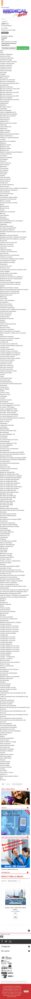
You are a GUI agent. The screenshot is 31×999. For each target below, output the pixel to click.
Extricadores (3, 264)
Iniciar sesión (5, 7)
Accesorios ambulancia (7, 184)
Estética (2, 391)
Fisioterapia (3, 396)
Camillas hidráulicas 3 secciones (9, 647)
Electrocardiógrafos (5, 110)
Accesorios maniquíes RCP (8, 228)
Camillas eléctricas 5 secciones (9, 631)
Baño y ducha (4, 78)
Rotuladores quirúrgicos (7, 749)
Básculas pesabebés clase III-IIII (9, 99)
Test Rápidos (4, 528)
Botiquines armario (5, 145)
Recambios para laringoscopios (9, 492)
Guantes (2, 320)
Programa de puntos (6, 67)
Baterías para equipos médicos (9, 776)
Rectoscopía (3, 517)
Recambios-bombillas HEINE (8, 524)
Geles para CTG (5, 535)
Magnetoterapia (4, 429)
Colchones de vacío (6, 266)
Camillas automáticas (6, 340)
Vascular (2, 752)
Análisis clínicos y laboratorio (8, 582)
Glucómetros (3, 465)
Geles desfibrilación (6, 222)
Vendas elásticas (5, 181)
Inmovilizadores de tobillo (7, 262)
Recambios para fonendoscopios (9, 463)
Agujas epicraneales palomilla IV (9, 134)
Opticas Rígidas (4, 389)
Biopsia (2, 736)
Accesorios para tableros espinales (10, 282)
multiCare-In (3, 774)
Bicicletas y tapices (5, 107)
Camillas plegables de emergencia (10, 353)
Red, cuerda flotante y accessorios (10, 331)
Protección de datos (6, 70)
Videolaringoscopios (6, 381)
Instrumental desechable (7, 745)
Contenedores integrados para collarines (12, 258)
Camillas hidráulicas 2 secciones (9, 646)
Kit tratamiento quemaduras (8, 311)
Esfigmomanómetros (6, 456)
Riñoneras (3, 217)
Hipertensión (4, 550)
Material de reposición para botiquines (11, 152)
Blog (1, 778)
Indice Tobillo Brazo (6, 758)
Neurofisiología (4, 680)
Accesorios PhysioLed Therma (9, 439)
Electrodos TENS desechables (9, 410)
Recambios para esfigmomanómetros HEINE (13, 457)
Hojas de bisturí (4, 740)
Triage (2, 376)
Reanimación (4, 325)
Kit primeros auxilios (6, 304)
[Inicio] (3, 784)
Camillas (2, 398)
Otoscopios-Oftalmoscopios (8, 515)
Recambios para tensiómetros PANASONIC (13, 459)
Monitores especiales (6, 553)
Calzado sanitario (5, 761)
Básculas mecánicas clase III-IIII (9, 96)
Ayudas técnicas (5, 76)
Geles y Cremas (4, 421)
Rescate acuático (5, 327)
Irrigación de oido (5, 467)
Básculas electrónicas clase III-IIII (9, 88)
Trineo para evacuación (7, 246)
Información (5, 872)
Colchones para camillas (7, 360)
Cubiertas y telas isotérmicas (8, 251)
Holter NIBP (3, 552)
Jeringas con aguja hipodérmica (9, 137)
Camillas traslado (5, 655)
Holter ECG (3, 125)
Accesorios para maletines (8, 611)
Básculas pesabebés (6, 98)
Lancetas (2, 139)
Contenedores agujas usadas (8, 197)
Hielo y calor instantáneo (7, 300)
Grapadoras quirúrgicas (7, 738)
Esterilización (4, 548)
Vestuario (3, 760)
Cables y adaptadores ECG (8, 112)
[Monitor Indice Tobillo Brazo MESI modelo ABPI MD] (15, 894)
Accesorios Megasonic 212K (8, 443)
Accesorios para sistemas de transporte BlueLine (14, 590)
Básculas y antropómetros (7, 81)
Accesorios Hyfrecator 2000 (8, 725)
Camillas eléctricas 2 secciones (9, 626)
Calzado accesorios (6, 767)
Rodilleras (3, 322)
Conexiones (3, 155)
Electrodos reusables (6, 703)
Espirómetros (4, 675)
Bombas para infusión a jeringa (9, 287)
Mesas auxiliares (5, 660)
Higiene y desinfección (6, 546)
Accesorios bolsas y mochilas (8, 202)
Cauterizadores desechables (8, 727)
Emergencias (4, 183)
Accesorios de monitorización (8, 618)
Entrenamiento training (6, 226)
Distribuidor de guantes (7, 318)
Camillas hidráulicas (6, 644)
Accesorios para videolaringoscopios (11, 383)
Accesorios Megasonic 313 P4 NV (10, 405)
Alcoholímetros (4, 447)
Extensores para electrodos (8, 705)
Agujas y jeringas (5, 130)
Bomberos (3, 599)
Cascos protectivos (5, 315)
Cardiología (3, 108)
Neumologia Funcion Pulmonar (9, 669)
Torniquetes (3, 173)
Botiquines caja (4, 146)
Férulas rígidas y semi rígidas (8, 273)
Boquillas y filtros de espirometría (9, 676)
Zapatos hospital (5, 763)
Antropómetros (4, 85)
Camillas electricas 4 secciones (9, 629)
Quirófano (3, 682)
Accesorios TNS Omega (7, 407)
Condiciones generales (7, 58)
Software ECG (4, 121)
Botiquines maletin (5, 148)
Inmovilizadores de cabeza (8, 260)
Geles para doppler (5, 756)
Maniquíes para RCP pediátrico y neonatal (12, 239)
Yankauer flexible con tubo (8, 687)
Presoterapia (4, 436)
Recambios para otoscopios (8, 514)
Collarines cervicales (6, 257)
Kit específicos (4, 302)
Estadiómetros (4, 103)
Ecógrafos (3, 539)
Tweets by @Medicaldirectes (9, 869)
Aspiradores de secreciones (8, 199)
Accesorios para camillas (7, 356)
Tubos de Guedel (5, 177)
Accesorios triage (5, 380)
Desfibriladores (4, 219)
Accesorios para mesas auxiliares (10, 662)
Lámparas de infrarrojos (7, 425)
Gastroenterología (5, 530)
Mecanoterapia (4, 432)
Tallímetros (3, 105)
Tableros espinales (5, 280)
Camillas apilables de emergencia (10, 354)
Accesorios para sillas (6, 369)
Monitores (3, 615)
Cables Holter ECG (5, 126)
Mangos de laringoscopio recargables (11, 476)
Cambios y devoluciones (7, 63)
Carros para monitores (6, 617)
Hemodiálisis (4, 159)
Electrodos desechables (7, 702)
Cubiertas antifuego (5, 249)
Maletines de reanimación (7, 211)
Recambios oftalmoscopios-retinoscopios (12, 510)
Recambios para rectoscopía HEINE (10, 519)
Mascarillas (3, 166)
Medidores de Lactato (6, 494)
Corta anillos (3, 298)
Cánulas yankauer (5, 684)
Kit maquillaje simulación (7, 230)
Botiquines (3, 143)
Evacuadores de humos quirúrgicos (10, 731)
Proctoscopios (4, 168)
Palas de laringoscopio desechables (10, 477)
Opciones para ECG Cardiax (8, 123)
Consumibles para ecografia (8, 541)
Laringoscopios (4, 470)
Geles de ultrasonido (6, 419)
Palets (2, 606)
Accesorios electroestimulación (9, 414)
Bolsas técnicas (4, 208)
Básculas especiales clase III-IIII (9, 92)
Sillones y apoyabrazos (7, 665)
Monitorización (4, 613)
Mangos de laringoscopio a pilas (9, 474)
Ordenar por (4, 881)
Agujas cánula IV (5, 132)
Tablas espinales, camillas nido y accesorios (13, 333)
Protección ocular (5, 394)
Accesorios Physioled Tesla (8, 430)
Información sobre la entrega (8, 61)
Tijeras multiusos (5, 192)
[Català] (2, 4)
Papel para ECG (5, 119)
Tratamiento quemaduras (7, 307)
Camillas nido (4, 342)
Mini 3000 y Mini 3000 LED (8, 495)
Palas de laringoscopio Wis (8, 490)
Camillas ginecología (6, 642)
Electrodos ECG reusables (8, 116)
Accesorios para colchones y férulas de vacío (13, 269)
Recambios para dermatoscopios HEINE (12, 452)
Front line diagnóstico (6, 445)
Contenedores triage (6, 378)
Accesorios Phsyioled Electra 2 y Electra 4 (12, 418)
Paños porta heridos (6, 372)
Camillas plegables (5, 653)
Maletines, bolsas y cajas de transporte (11, 580)
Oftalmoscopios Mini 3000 (7, 501)
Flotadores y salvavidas (7, 329)
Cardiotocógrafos (5, 533)
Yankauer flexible (5, 685)
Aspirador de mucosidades (8, 141)
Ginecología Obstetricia (7, 532)
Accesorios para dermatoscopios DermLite (12, 454)
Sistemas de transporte (6, 336)
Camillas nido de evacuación (8, 242)
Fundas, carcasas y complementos (10, 561)
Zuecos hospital (4, 765)
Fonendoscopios (5, 461)
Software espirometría (6, 678)
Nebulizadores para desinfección (9, 293)
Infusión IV (3, 161)
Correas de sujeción (6, 400)
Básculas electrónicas (6, 87)
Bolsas (2, 204)
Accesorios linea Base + (7, 403)
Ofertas (4, 807)
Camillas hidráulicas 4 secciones (9, 649)
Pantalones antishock (6, 275)
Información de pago (6, 60)
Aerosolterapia (4, 671)
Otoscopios (3, 512)
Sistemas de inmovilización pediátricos (11, 277)
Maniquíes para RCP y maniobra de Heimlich (13, 237)
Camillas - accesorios (6, 658)
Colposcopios (4, 537)
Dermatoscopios (5, 450)
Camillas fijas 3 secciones (7, 638)
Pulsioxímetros (4, 620)
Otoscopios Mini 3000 (6, 503)
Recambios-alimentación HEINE (9, 526)
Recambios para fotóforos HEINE (10, 566)
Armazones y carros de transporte (10, 338)
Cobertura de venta (5, 69)
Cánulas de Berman (6, 154)
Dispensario (3, 128)
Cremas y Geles (4, 392)
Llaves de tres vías (5, 163)
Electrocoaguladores (6, 723)
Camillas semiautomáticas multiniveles (11, 345)
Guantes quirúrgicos (6, 732)
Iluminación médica (5, 562)
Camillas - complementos (7, 656)
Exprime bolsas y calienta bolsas (9, 291)
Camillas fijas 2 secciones (7, 637)
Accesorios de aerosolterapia (8, 673)
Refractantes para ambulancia (9, 190)
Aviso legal (3, 72)
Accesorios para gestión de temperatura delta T (14, 591)
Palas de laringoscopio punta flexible (11, 486)
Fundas (2, 210)
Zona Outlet (3, 770)
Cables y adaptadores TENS (8, 409)
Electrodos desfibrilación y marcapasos (11, 221)
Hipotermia (3, 248)
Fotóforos (3, 564)
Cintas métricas (4, 101)
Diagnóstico (3, 224)
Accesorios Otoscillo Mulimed (8, 468)
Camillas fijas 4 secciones (7, 640)
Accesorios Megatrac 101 (7, 434)
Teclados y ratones (5, 559)
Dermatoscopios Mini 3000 (8, 497)
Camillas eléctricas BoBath (8, 633)
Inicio (1, 52)
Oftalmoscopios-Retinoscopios (9, 508)
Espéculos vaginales (6, 157)
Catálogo (2, 74)
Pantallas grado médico (7, 557)
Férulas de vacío (5, 268)
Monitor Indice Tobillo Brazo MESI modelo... (15, 908)
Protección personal (6, 313)
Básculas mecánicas (6, 94)
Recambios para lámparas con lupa (10, 570)
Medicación (3, 296)
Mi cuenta (3, 779)
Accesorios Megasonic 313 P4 (9, 416)
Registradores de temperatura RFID (10, 593)
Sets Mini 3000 (4, 506)
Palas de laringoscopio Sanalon (9, 488)
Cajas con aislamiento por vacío (9, 584)
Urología (2, 769)
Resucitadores (4, 170)
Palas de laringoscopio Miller (8, 481)
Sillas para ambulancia (6, 365)
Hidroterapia (3, 423)
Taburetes (3, 667)
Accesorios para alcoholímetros (9, 448)
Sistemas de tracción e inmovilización (11, 278)
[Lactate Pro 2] (15, 822)
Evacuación (3, 240)
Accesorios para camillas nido (9, 344)
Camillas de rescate (6, 363)
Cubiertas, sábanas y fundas (8, 371)
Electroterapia (4, 401)
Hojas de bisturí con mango (8, 741)
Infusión (2, 286)
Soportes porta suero (6, 295)
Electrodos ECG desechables (8, 114)
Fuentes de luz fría (5, 573)
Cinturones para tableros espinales (10, 284)
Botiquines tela (4, 150)
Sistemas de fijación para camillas (10, 358)
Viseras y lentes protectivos (8, 324)
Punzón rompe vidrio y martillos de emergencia (14, 188)
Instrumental (3, 734)
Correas (2, 374)
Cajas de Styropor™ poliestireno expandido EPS (14, 595)
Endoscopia (3, 385)
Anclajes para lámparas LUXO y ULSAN (12, 571)
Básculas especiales (6, 90)
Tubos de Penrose (5, 179)
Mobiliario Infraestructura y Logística (10, 622)
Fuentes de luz (4, 387)
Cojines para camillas (6, 362)
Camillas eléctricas (5, 624)
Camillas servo (4, 347)
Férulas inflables (5, 271)
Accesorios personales (6, 193)
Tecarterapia (3, 438)
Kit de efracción (4, 186)
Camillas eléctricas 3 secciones (9, 628)
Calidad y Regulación (6, 54)
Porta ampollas (4, 215)
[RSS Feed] (24, 837)
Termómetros (4, 521)
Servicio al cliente (5, 56)
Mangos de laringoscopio (7, 472)
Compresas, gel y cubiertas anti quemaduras (13, 309)
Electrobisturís (4, 691)
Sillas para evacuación (6, 244)
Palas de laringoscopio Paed (8, 485)
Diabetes (2, 600)
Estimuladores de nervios (7, 729)
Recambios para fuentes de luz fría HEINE (12, 575)
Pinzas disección (5, 747)
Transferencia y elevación (7, 79)
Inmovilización (4, 253)
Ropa (1, 334)
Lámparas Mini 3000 (6, 499)
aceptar (26, 991)
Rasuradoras (4, 172)
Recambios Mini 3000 (6, 505)
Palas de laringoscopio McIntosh (9, 479)
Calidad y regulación (6, 65)
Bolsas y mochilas (5, 201)
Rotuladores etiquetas (6, 751)
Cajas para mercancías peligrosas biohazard (13, 597)
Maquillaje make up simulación (9, 235)
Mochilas (2, 213)
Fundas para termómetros (7, 523)
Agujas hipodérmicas (6, 135)
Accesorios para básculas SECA (9, 83)
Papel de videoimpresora (7, 544)
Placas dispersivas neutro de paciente (11, 718)
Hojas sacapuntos (5, 743)
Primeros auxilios (5, 608)
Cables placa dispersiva (7, 700)
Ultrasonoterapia (5, 441)
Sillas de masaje (5, 664)
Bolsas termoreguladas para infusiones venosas (14, 289)
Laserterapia (3, 427)
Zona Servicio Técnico (6, 772)
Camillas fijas (4, 635)
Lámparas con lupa (5, 568)
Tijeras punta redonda (6, 306)
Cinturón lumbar (4, 316)
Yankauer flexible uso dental (8, 689)
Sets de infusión (4, 164)
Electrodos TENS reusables (8, 412)
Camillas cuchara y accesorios (9, 351)
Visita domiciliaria (5, 609)
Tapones (2, 175)
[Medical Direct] (15, 13)
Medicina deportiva (5, 604)
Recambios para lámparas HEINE (10, 579)
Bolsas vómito (4, 195)
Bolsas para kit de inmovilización (9, 255)
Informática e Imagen (6, 555)
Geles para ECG (5, 117)
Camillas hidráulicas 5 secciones (9, 651)
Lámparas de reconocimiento (8, 577)
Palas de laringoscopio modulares (10, 483)
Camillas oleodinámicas (7, 349)
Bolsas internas (4, 206)
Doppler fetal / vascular (6, 754)
